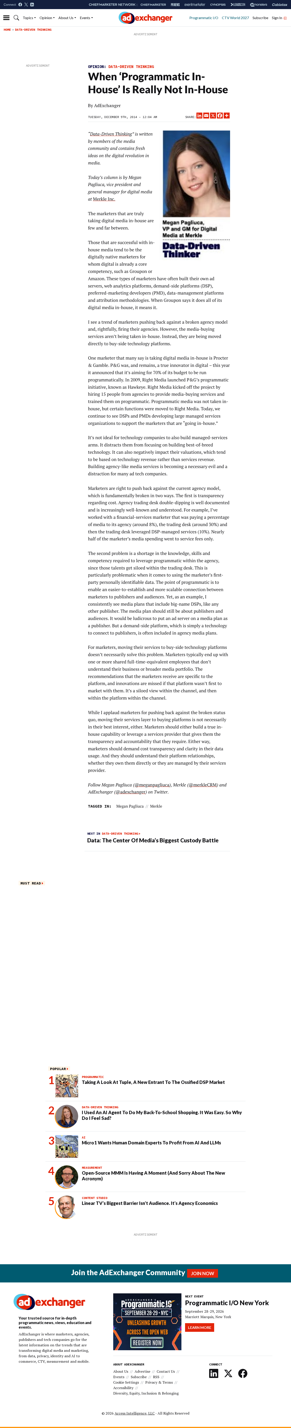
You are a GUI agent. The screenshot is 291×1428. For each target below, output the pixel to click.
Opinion (46, 17)
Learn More (199, 1327)
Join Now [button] (202, 1273)
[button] (16, 17)
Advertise (142, 1371)
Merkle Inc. (104, 199)
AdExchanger (107, 105)
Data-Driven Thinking (33, 30)
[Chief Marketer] (153, 4)
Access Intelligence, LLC (135, 1413)
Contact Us (166, 1371)
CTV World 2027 (235, 17)
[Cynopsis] (218, 5)
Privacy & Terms (159, 1382)
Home (7, 30)
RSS (156, 1376)
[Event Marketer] (195, 4)
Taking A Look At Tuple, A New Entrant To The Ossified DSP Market (153, 1082)
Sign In (277, 17)
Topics (28, 17)
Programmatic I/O (203, 17)
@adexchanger (130, 792)
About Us (65, 17)
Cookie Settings (126, 1382)
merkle (156, 806)
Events (85, 17)
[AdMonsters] (258, 5)
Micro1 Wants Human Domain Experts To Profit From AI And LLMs (151, 1142)
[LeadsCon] (238, 4)
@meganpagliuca (151, 785)
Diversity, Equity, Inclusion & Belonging (146, 1393)
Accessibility (123, 1387)
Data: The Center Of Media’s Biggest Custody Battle (152, 840)
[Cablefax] (279, 4)
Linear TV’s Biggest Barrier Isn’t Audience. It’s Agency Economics (150, 1203)
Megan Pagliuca (130, 806)
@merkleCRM (202, 785)
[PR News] (175, 4)
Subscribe (260, 17)
